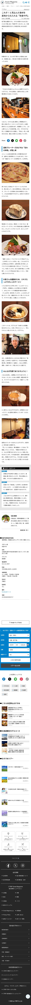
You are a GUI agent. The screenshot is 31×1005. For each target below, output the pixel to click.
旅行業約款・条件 (21, 879)
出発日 (2, 645)
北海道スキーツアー (8, 979)
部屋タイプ (3, 654)
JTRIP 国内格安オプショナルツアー (12, 993)
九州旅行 (4, 943)
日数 (2, 649)
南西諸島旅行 (5, 947)
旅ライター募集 (20, 919)
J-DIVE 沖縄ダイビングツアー (10, 971)
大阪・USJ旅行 (5, 960)
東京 (4, 897)
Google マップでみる (16, 622)
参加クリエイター (7, 919)
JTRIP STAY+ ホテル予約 (9, 989)
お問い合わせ (20, 914)
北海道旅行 (4, 938)
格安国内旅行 (5, 929)
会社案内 (5, 875)
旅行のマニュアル (7, 905)
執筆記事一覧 (23, 530)
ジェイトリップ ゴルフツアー (10, 975)
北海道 (5, 901)
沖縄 (18, 892)
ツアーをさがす (15, 665)
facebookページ (6, 592)
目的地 (2, 640)
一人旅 (15, 686)
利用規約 (19, 910)
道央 (5, 694)
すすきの (6, 686)
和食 (23, 686)
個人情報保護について (22, 875)
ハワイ (18, 901)
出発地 (2, 635)
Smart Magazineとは (8, 910)
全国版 (5, 892)
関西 (18, 897)
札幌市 (24, 690)
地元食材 (6, 690)
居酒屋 (15, 690)
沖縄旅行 (4, 934)
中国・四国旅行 (6, 952)
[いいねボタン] (28, 996)
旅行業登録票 (6, 879)
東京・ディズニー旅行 (7, 956)
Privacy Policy (6, 914)
